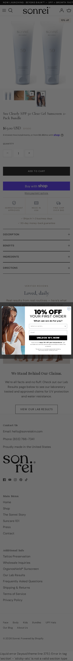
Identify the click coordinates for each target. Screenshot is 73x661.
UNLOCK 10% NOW (48, 338)
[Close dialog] (69, 308)
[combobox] (47, 326)
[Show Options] (65, 326)
